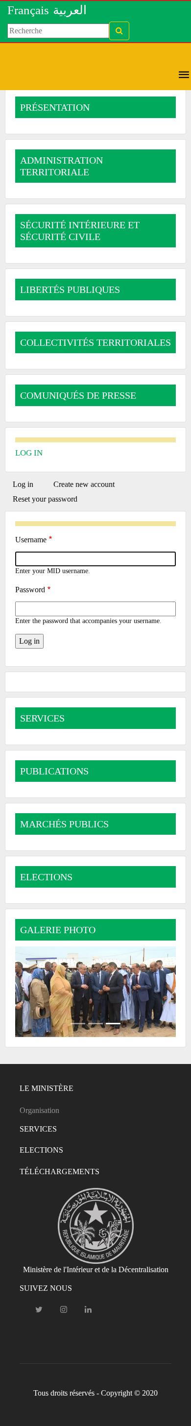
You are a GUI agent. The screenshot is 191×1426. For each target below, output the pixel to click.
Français (28, 10)
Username (31, 539)
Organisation (39, 1110)
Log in (27, 486)
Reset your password (45, 499)
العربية (70, 10)
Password (30, 589)
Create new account (84, 484)
